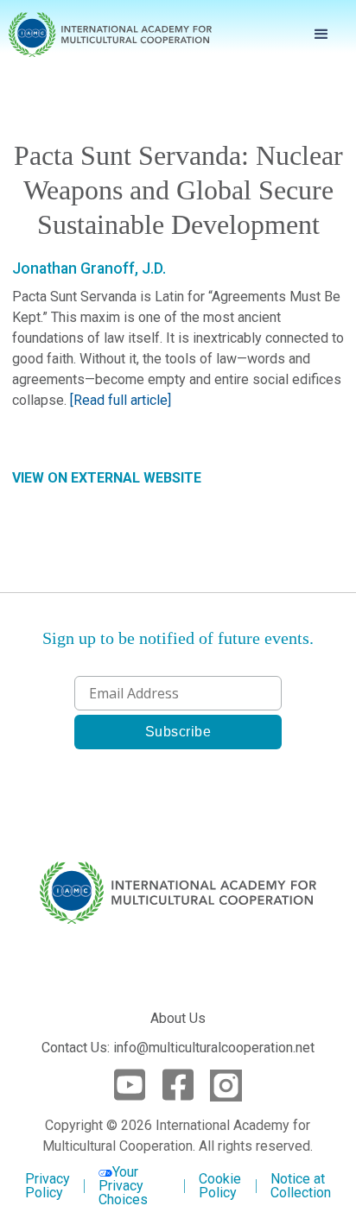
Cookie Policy (220, 1186)
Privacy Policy (47, 1186)
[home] (110, 35)
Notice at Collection (300, 1186)
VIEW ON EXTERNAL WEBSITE (106, 478)
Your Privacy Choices (123, 1186)
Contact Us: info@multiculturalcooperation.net (178, 1047)
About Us (178, 1018)
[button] (321, 34)
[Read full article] (120, 400)
